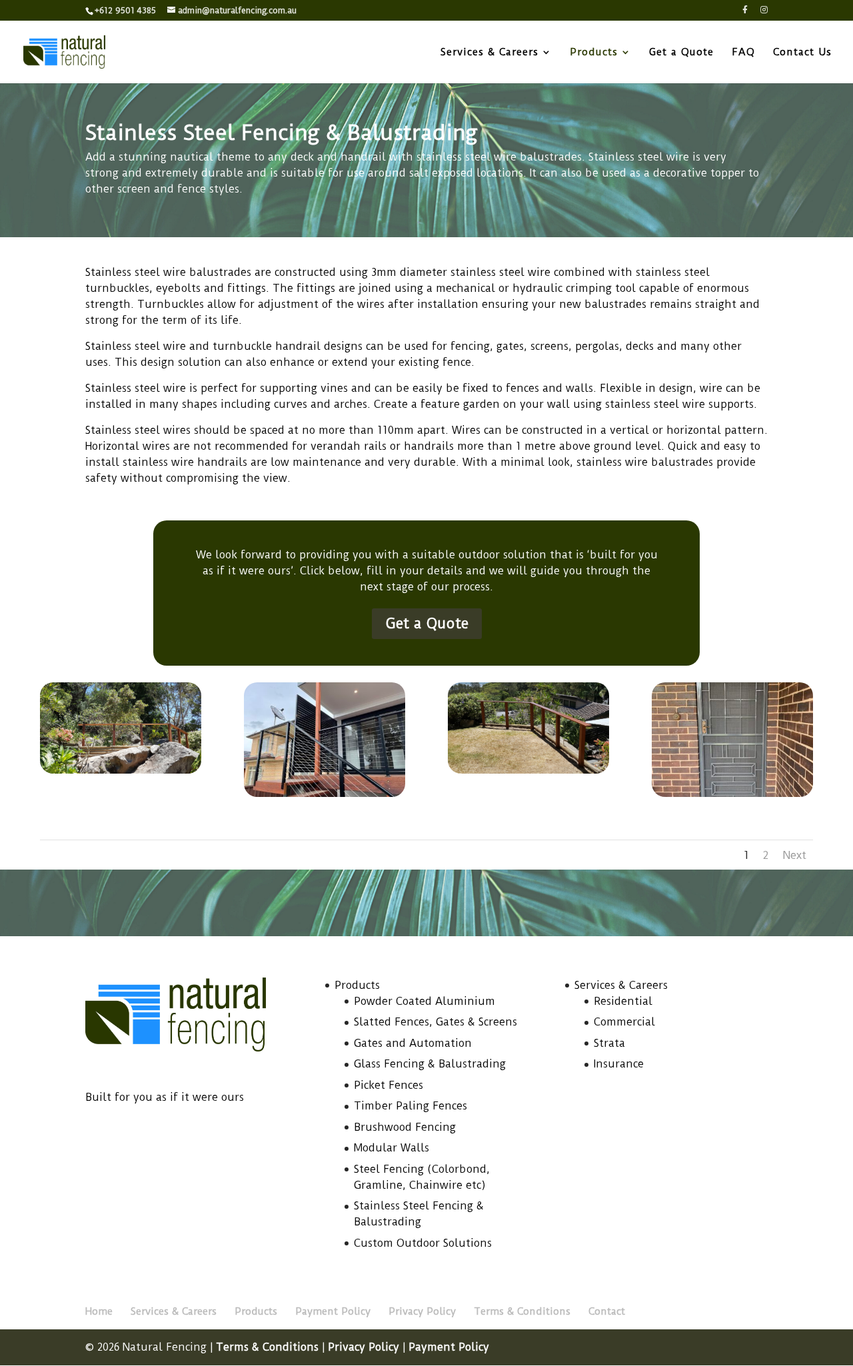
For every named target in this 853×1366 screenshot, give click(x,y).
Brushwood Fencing (405, 1127)
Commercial (624, 1022)
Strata (609, 1043)
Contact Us (802, 52)
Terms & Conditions (522, 1311)
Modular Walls (391, 1147)
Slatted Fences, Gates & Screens (435, 1022)
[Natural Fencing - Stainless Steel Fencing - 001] (120, 770)
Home (99, 1311)
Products (594, 52)
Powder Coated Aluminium (424, 1001)
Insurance (619, 1063)
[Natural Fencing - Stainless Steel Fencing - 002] (528, 770)
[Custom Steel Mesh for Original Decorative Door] (732, 793)
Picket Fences (388, 1085)
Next (794, 855)
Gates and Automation (413, 1043)
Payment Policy (333, 1311)
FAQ (743, 52)
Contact (606, 1311)
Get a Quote (681, 52)
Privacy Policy (422, 1311)
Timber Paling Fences (410, 1105)
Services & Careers (489, 52)
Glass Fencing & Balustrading (430, 1063)
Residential (623, 1001)
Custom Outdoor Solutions (423, 1243)
